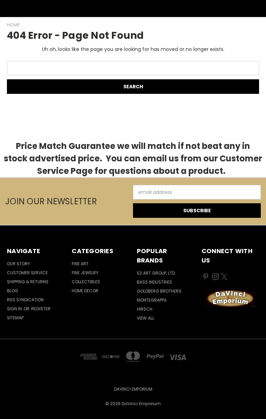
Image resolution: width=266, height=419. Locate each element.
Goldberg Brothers (159, 291)
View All (145, 318)
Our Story (18, 264)
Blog (12, 291)
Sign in (15, 309)
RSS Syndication (25, 300)
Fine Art (80, 264)
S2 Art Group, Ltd (156, 273)
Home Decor (85, 291)
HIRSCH (144, 309)
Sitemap (15, 318)
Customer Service (27, 273)
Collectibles (86, 282)
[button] (230, 298)
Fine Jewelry (85, 273)
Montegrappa (152, 300)
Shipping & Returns (27, 282)
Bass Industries (154, 282)
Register (41, 309)
